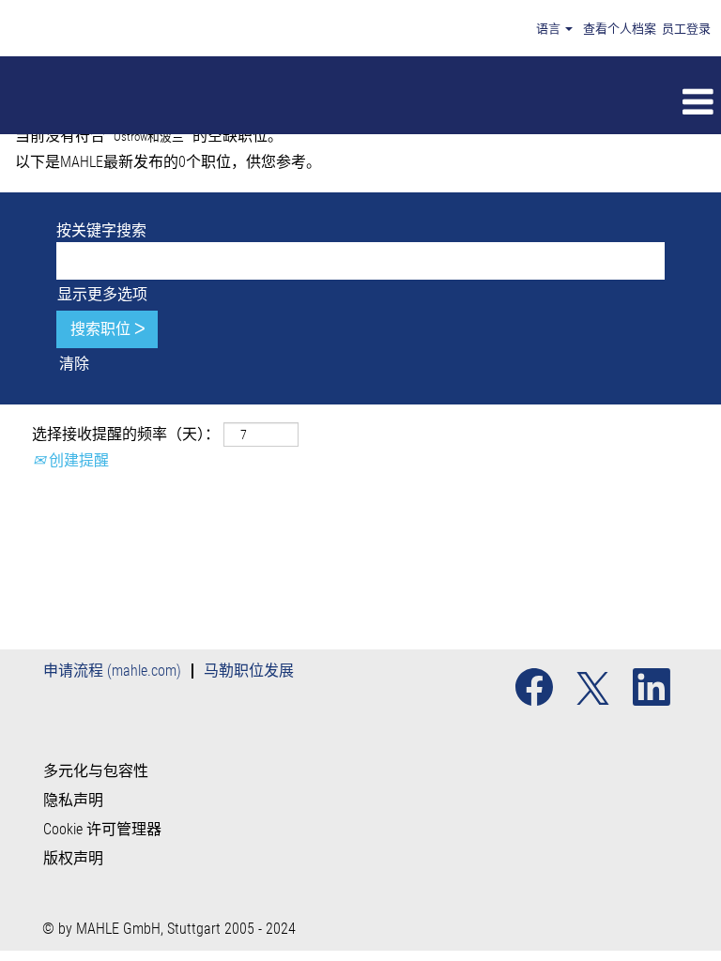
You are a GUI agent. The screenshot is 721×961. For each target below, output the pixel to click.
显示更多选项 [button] (102, 294)
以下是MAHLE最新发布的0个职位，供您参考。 (168, 162)
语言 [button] (549, 29)
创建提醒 (77, 460)
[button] (433, 102)
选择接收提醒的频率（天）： (126, 434)
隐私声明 (73, 800)
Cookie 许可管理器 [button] (102, 829)
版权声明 (73, 858)
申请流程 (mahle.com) (112, 670)
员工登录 (686, 29)
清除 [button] (74, 364)
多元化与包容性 (95, 771)
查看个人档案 (619, 29)
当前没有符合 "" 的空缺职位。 (149, 136)
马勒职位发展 (249, 670)
